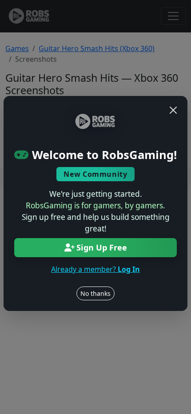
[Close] (173, 110)
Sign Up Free (101, 247)
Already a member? (95, 269)
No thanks (95, 293)
